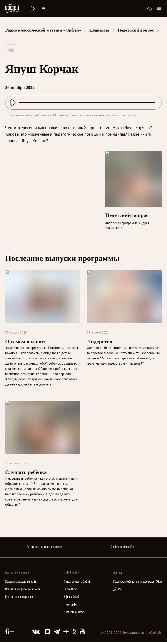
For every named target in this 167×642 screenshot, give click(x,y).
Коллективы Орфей (74, 612)
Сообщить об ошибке (122, 547)
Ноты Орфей (71, 604)
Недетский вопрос (136, 30)
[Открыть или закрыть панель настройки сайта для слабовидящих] (149, 8)
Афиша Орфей (71, 597)
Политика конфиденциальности (22, 589)
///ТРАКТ (118, 589)
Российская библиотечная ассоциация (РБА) (137, 581)
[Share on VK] (11, 50)
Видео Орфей (71, 589)
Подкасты (99, 30)
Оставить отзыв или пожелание (44, 547)
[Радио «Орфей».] (31, 8)
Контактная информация (19, 597)
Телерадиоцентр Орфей (77, 581)
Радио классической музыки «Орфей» (43, 30)
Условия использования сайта (21, 581)
